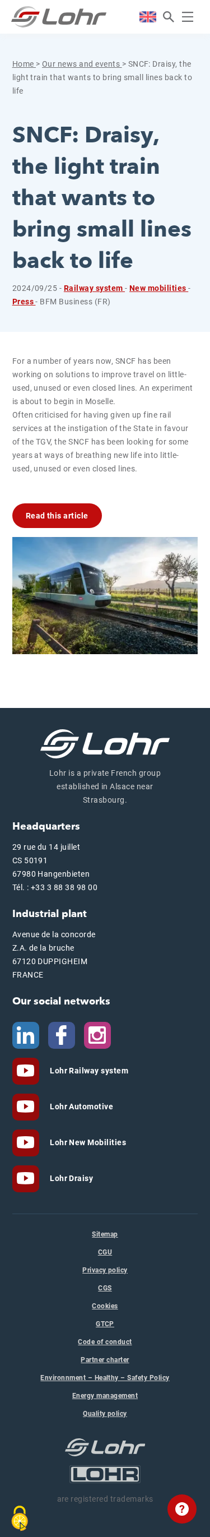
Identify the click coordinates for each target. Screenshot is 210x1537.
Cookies (105, 1306)
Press (24, 301)
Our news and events (82, 63)
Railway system (94, 288)
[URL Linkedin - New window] (25, 1034)
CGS (104, 1288)
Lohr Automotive (81, 1106)
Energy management (105, 1396)
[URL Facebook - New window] (61, 1034)
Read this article (57, 515)
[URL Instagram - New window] (97, 1034)
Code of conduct (105, 1342)
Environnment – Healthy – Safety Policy (104, 1378)
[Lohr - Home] (58, 17)
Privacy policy (105, 1270)
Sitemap (105, 1234)
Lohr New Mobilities (87, 1142)
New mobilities (158, 288)
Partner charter (105, 1360)
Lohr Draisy (71, 1178)
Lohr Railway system (88, 1070)
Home (24, 63)
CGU (105, 1252)
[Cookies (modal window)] (19, 1518)
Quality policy (105, 1414)
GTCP (105, 1324)
